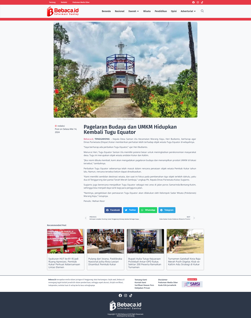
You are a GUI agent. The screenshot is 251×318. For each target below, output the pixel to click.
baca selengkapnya (88, 285)
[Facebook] (193, 2)
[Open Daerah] (138, 11)
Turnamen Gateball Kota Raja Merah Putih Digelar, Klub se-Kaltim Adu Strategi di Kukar (184, 261)
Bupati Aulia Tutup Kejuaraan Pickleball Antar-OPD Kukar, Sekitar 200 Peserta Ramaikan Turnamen (144, 263)
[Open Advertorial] (195, 11)
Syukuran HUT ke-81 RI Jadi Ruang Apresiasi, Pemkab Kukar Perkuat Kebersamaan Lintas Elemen (64, 263)
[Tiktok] (202, 2)
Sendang (131, 316)
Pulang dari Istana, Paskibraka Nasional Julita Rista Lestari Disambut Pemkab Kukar (105, 261)
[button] (113, 210)
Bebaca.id (88, 138)
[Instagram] (198, 2)
